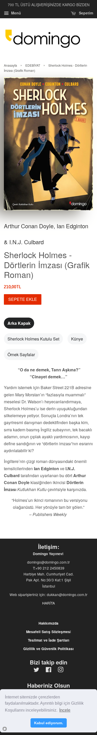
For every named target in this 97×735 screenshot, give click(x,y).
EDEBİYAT (32, 65)
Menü (15, 12)
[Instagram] (60, 670)
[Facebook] (48, 670)
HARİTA (48, 603)
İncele (64, 710)
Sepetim (85, 12)
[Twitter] (36, 670)
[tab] (19, 323)
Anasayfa (10, 65)
